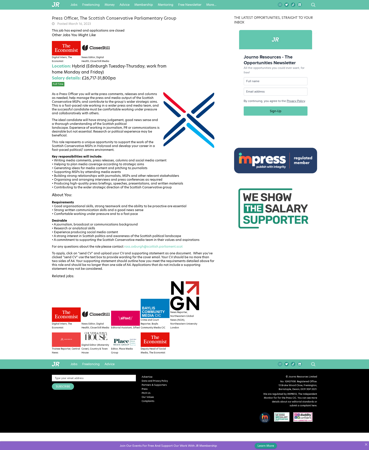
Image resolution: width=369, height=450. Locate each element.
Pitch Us (146, 393)
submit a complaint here (303, 405)
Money (110, 5)
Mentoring (165, 5)
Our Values (148, 397)
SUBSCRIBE (63, 386)
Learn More (266, 446)
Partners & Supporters (154, 385)
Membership (143, 5)
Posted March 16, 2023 (74, 24)
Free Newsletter (189, 5)
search (306, 5)
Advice (125, 5)
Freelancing (91, 5)
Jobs (74, 5)
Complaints (148, 401)
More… (211, 5)
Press (145, 389)
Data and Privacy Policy (155, 380)
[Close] (366, 444)
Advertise (147, 376)
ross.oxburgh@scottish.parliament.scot (153, 247)
